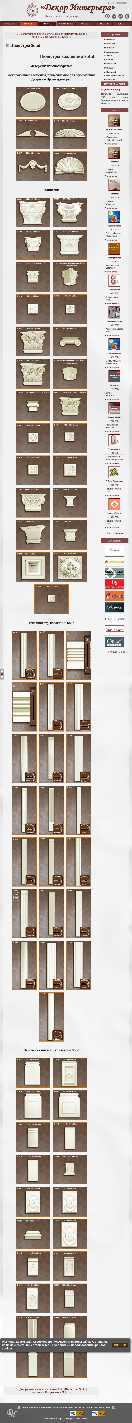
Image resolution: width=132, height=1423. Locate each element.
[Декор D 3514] (70, 116)
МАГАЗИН (28, 24)
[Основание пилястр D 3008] (70, 1119)
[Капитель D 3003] (70, 227)
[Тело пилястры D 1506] (24, 834)
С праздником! (114, 289)
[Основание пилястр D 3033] (70, 1248)
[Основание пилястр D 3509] (70, 1313)
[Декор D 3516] (70, 148)
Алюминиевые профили (66, 24)
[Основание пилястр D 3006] (33, 1119)
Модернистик (114, 257)
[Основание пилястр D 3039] (33, 1313)
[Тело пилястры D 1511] (79, 886)
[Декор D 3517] (33, 181)
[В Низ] (2, 677)
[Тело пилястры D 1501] (79, 731)
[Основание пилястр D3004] (70, 1087)
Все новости (115, 533)
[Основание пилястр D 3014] (70, 1184)
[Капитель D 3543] (70, 581)
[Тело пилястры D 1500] (51, 731)
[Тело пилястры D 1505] (79, 783)
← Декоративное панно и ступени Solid (39, 34)
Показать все (116, 651)
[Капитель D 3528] (70, 517)
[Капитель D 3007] (70, 259)
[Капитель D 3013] (33, 291)
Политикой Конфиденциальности (114, 73)
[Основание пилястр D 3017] (33, 1216)
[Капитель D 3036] (33, 485)
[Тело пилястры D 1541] (51, 1041)
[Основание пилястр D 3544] (70, 1377)
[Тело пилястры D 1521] (79, 938)
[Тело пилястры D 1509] (24, 886)
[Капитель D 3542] (33, 581)
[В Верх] (2, 671)
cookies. (8, 1348)
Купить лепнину (111, 89)
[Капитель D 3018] (70, 324)
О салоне (9, 24)
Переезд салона (114, 321)
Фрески (84, 24)
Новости (110, 68)
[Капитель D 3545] (51, 614)
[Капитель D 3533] (70, 549)
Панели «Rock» (114, 417)
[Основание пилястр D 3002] (33, 1087)
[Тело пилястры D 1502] (24, 783)
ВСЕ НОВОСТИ (119, 3)
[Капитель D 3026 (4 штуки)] (70, 388)
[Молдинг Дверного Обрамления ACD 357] (24, 731)
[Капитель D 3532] (33, 549)
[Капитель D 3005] (33, 259)
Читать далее (111, 144)
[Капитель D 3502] (33, 517)
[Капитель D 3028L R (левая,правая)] (33, 420)
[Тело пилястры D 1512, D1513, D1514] (24, 938)
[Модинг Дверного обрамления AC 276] (24, 679)
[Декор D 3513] (33, 116)
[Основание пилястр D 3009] (33, 1152)
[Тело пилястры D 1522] (24, 989)
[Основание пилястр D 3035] (33, 1281)
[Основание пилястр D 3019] (70, 1216)
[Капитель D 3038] (70, 485)
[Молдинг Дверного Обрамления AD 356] (79, 679)
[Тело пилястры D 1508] (79, 834)
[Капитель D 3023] (70, 356)
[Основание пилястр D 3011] (70, 1152)
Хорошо (120, 1345)
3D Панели (103, 24)
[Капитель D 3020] (33, 356)
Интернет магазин (114, 83)
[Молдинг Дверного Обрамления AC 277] (51, 679)
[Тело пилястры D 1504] (51, 783)
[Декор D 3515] (33, 148)
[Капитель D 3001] (33, 227)
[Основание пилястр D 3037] (70, 1281)
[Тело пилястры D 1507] (51, 834)
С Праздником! (114, 226)
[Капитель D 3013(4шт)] (70, 291)
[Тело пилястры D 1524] (79, 989)
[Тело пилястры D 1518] (51, 938)
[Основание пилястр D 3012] (33, 1184)
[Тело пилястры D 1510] (51, 886)
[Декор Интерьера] (12, 1414)
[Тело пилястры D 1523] (51, 989)
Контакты (122, 24)
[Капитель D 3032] (33, 453)
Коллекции (114, 540)
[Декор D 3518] (70, 181)
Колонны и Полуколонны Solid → (51, 36)
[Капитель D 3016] (33, 324)
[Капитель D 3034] (70, 453)
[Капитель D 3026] (33, 388)
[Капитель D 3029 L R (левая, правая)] (70, 420)
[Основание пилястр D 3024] (33, 1248)
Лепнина (47, 24)
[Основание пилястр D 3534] (33, 1377)
